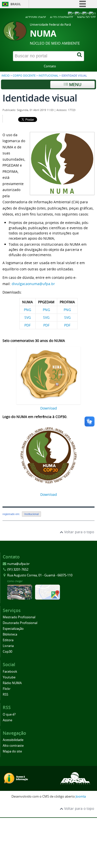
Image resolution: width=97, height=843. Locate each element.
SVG (27, 317)
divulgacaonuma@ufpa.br (33, 283)
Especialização (13, 629)
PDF (27, 325)
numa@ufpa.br (18, 564)
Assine (7, 720)
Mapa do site (86, 17)
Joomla (81, 796)
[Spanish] (92, 13)
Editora (8, 640)
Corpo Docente (24, 75)
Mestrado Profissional (19, 617)
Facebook (10, 671)
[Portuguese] (71, 13)
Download (48, 408)
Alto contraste (61, 17)
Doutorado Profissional (20, 623)
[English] (78, 13)
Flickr (6, 689)
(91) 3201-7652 (17, 569)
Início (5, 75)
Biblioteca (10, 634)
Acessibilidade (35, 17)
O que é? (9, 714)
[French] (85, 13)
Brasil (15, 4)
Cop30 (7, 651)
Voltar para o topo (78, 531)
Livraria (8, 646)
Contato (50, 66)
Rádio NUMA (12, 683)
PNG (27, 309)
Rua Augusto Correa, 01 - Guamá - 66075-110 (39, 575)
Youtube (9, 677)
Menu (74, 84)
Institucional (48, 75)
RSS (5, 694)
